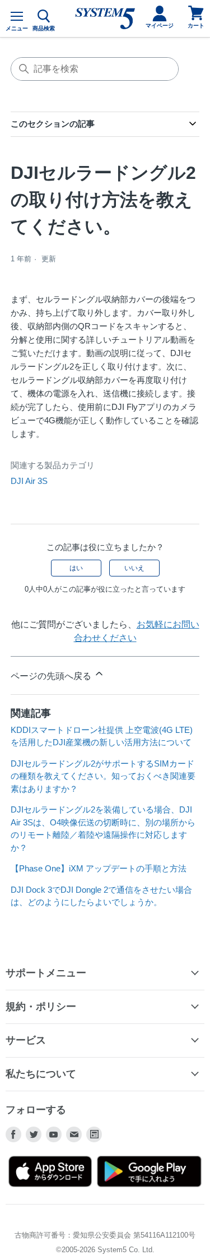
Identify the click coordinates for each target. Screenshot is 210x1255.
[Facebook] (13, 1134)
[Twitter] (33, 1134)
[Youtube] (54, 1134)
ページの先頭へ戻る (52, 676)
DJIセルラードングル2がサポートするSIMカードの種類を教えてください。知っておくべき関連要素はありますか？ (103, 776)
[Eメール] (74, 1134)
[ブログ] (94, 1134)
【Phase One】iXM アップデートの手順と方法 (98, 868)
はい (76, 568)
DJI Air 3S (29, 481)
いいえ (134, 568)
